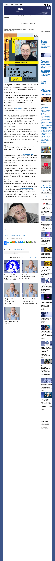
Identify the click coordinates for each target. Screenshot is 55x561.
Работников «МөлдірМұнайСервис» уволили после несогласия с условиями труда (47, 225)
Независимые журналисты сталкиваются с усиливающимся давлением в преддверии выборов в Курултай (47, 403)
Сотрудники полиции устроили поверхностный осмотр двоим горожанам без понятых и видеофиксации (47, 370)
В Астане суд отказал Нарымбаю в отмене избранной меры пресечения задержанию (30, 301)
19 (44, 190)
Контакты (25, 4)
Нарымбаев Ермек (19, 249)
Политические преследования (11, 252)
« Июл (45, 196)
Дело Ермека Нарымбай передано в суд (11, 322)
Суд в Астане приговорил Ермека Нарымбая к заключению (30, 276)
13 (46, 188)
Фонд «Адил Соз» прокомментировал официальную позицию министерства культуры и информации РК (46, 351)
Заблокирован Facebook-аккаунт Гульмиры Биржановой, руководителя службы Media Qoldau (47, 271)
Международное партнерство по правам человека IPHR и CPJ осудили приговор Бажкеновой (47, 209)
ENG (46, 20)
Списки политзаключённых (31, 20)
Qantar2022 (24, 23)
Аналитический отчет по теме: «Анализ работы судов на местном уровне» (46, 64)
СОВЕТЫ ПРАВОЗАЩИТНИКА (46, 90)
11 (43, 188)
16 (50, 188)
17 (42, 190)
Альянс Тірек (18, 4)
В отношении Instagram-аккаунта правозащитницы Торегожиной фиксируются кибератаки (46, 304)
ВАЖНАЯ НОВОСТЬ (43, 82)
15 (49, 188)
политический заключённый (11, 253)
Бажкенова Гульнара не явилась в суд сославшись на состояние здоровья (47, 386)
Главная (12, 4)
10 (42, 188)
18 (43, 190)
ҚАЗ (42, 20)
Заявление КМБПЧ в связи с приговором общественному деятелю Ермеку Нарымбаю (12, 277)
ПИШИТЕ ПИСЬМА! (46, 94)
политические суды (24, 252)
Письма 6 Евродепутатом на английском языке (45, 116)
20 (46, 190)
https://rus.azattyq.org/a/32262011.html (14, 235)
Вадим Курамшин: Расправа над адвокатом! (46, 320)
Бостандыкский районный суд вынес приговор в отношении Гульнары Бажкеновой (47, 334)
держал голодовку (28, 154)
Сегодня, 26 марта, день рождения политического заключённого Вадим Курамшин (46, 139)
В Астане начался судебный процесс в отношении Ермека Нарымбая (10, 301)
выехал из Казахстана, (26, 188)
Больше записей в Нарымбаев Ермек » (30, 257)
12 (44, 188)
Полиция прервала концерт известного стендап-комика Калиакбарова (46, 241)
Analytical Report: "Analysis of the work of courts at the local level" (45, 73)
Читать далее (45, 432)
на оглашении (19, 108)
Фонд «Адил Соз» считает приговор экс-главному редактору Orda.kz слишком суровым (47, 287)
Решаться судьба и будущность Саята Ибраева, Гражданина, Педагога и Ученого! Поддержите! (46, 122)
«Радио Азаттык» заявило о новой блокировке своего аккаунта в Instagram (47, 255)
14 (47, 188)
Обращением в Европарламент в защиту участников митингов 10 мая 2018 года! (46, 110)
